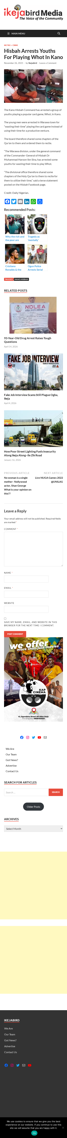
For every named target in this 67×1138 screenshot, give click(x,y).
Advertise (11, 765)
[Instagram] (28, 737)
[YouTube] (39, 737)
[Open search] (58, 33)
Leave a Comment (47, 63)
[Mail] (45, 737)
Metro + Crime (11, 45)
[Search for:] (33, 792)
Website (9, 603)
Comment (11, 529)
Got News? (12, 759)
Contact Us (12, 771)
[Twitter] (33, 737)
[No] (63, 1127)
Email (8, 588)
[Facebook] (22, 737)
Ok (34, 1133)
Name (8, 572)
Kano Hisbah (21, 279)
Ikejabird (32, 63)
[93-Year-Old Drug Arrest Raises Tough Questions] (33, 316)
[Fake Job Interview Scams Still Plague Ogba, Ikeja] (33, 372)
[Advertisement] (33, 885)
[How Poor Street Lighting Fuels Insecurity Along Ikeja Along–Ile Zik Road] (33, 429)
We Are (10, 748)
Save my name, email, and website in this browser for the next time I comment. (30, 624)
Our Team (11, 754)
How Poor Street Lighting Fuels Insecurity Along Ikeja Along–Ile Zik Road (30, 453)
